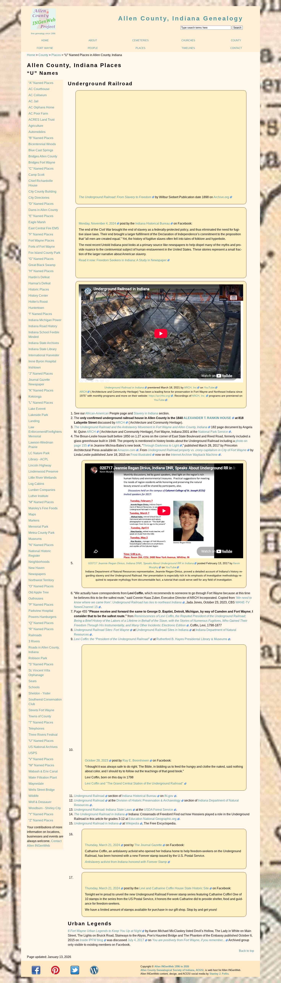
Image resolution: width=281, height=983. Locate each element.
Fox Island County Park (44, 252)
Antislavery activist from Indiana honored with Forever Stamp (126, 861)
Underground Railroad (89, 795)
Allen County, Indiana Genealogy (180, 18)
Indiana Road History (42, 326)
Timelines (188, 48)
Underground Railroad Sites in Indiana (162, 629)
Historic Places (38, 289)
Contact (236, 48)
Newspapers (37, 574)
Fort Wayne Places (41, 240)
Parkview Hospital (40, 610)
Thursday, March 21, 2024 (102, 845)
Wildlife (33, 795)
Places (140, 48)
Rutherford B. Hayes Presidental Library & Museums (191, 639)
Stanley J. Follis (219, 973)
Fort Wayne (45, 48)
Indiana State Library (42, 349)
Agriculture (35, 125)
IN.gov (168, 795)
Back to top (246, 950)
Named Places (41, 83)
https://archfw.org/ (159, 395)
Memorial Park (38, 526)
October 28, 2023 (96, 760)
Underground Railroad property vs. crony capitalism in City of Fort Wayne (197, 450)
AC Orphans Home (41, 107)
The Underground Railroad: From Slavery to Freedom (115, 197)
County (236, 40)
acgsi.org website (55, 970)
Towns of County (39, 716)
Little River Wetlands (42, 477)
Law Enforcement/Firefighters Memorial (45, 432)
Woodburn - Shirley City (44, 808)
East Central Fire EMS (43, 228)
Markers (33, 520)
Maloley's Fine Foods (43, 508)
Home (45, 40)
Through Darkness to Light (161, 445)
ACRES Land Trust (41, 119)
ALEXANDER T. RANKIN (201, 418)
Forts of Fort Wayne (41, 246)
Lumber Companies (41, 489)
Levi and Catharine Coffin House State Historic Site (174, 888)
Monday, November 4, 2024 (97, 223)
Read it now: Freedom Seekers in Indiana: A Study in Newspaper (122, 260)
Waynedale (36, 783)
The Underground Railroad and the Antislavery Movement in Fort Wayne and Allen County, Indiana (140, 427)
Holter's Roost (38, 301)
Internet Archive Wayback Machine (194, 454)
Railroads (35, 635)
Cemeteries (140, 40)
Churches (188, 40)
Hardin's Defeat (39, 277)
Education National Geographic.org (152, 818)
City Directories (38, 197)
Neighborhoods (39, 561)
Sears (32, 681)
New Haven (36, 568)
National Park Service (213, 431)
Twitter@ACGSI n (75, 970)
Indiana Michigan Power (44, 320)
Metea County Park (41, 532)
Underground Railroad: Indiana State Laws (103, 809)
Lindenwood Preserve (43, 471)
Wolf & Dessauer (39, 802)
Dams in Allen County (43, 210)
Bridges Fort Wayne (41, 162)
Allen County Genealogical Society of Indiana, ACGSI (172, 970)
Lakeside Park (38, 415)
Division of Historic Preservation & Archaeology (148, 800)
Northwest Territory (41, 580)
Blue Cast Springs (40, 150)
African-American (97, 413)
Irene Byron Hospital (42, 361)
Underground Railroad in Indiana (124, 387)
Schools (34, 687)
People (93, 48)
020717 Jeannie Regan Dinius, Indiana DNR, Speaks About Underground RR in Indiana (141, 563)
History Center (38, 295)
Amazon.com (126, 450)
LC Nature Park (39, 453)
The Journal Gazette (148, 845)
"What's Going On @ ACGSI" (94, 970)
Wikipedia (132, 823)
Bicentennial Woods (42, 144)
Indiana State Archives (43, 343)
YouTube (209, 387)
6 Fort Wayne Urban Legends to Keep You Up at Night (104, 931)
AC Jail (33, 101)
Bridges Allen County (42, 156)
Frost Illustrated (141, 454)
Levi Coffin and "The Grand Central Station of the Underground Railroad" (134, 783)
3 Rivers (34, 641)
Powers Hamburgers (42, 616)
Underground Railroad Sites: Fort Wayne (101, 629)
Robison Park (37, 658)
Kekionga (34, 396)
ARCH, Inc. (198, 395)
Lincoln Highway (39, 465)
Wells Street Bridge (41, 789)
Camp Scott (36, 174)
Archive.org (221, 197)
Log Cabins (36, 483)
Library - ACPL (38, 459)
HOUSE (225, 418)
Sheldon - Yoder (39, 693)
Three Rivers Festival (43, 734)
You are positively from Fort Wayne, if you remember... (188, 940)
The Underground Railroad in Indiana (99, 814)
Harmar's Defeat (39, 283)
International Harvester (43, 355)
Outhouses (35, 598)
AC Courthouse (39, 89)
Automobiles (36, 131)
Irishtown (34, 367)
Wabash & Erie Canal (43, 771)
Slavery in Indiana (146, 413)
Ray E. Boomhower (136, 760)
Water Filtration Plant (42, 777)
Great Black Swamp (41, 265)
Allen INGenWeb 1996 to (171, 966)
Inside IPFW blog (91, 940)
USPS (32, 753)
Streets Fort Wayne (41, 710)
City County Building (42, 191)
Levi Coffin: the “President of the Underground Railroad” (111, 639)
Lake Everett (36, 408)
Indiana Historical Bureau (152, 223)
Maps (32, 514)
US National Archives (43, 747)
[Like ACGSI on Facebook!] (36, 970)
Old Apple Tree (38, 592)
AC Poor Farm (38, 113)
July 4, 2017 (136, 940)
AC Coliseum (37, 95)
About (93, 40)
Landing (34, 421)
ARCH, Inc (190, 387)
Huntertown (36, 307)
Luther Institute (38, 496)
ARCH (83, 391)
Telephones (36, 728)
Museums (35, 538)
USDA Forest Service (158, 809)
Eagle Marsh (37, 222)
